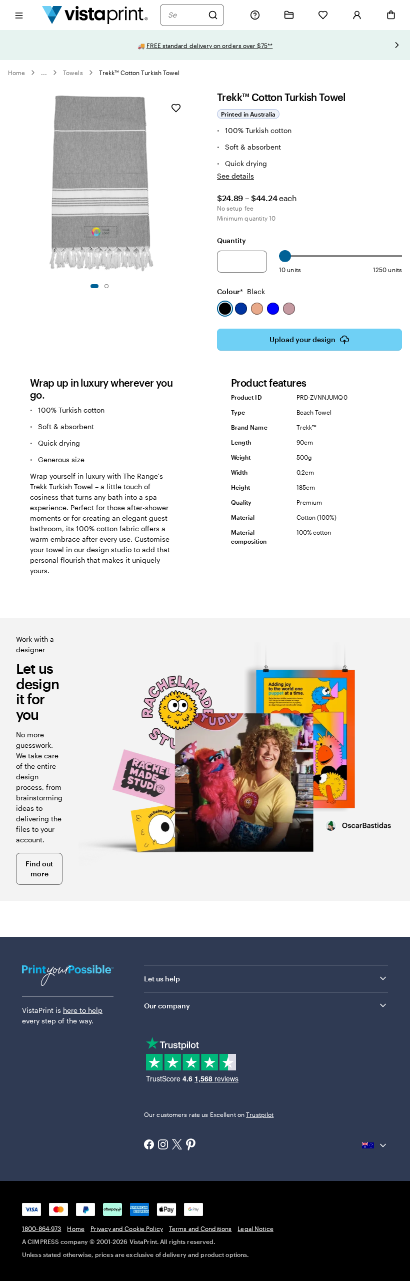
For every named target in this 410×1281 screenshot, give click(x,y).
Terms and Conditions (200, 1228)
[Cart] (391, 15)
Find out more (39, 868)
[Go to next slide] (397, 45)
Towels (72, 72)
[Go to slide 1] (94, 286)
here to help (82, 1010)
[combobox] (185, 15)
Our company (167, 1005)
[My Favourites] (323, 15)
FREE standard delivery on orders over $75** (209, 45)
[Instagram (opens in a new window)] (163, 1145)
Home (16, 72)
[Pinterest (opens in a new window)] (191, 1145)
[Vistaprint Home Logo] (95, 15)
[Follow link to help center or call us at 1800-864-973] (255, 15)
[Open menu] (19, 15)
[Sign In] (357, 15)
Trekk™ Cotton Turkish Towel (139, 72)
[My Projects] (289, 15)
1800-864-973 (41, 1228)
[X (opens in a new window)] (177, 1145)
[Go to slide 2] (106, 286)
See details (235, 176)
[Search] (213, 15)
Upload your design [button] (303, 339)
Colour (241, 291)
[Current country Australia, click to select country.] (375, 1145)
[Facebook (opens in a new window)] (149, 1145)
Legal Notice (255, 1228)
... (44, 73)
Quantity (231, 240)
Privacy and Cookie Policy (126, 1228)
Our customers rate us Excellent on (209, 1114)
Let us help (162, 978)
